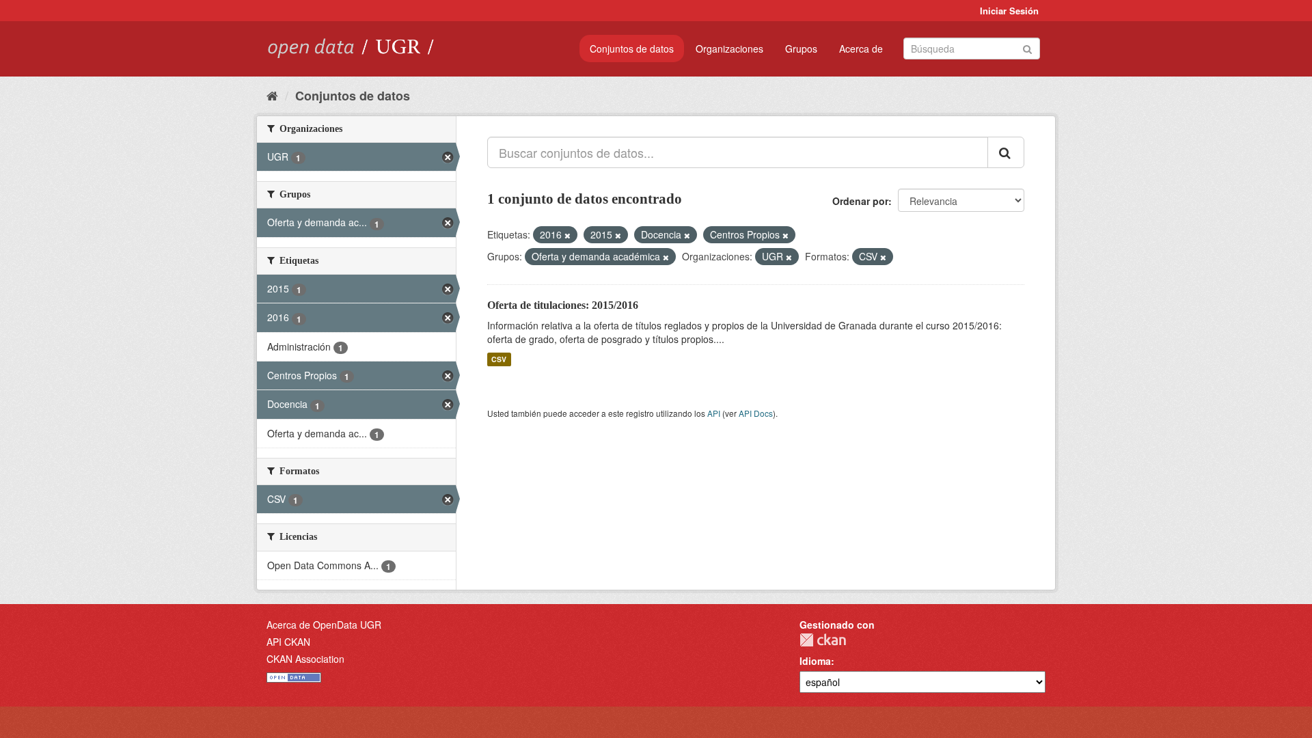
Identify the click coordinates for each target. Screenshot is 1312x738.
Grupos (801, 48)
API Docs (756, 413)
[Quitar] (567, 235)
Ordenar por (860, 201)
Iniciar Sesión (1009, 10)
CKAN (823, 640)
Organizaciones (729, 48)
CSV (498, 359)
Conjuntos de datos (632, 48)
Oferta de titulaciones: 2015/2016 (562, 305)
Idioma (815, 661)
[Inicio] (272, 95)
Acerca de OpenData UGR (323, 624)
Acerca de (861, 48)
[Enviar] (1027, 47)
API (713, 413)
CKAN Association (305, 659)
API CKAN (288, 641)
